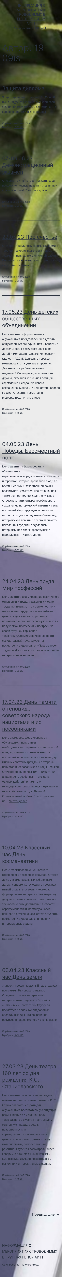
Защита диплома (23, 88)
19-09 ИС (19, 127)
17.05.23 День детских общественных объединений (30, 318)
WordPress (31, 1264)
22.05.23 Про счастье (29, 237)
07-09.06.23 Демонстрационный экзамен (27, 165)
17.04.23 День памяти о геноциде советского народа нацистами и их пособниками (29, 715)
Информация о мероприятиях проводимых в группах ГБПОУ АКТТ (31, 14)
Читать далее (31, 397)
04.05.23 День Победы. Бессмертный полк (31, 451)
